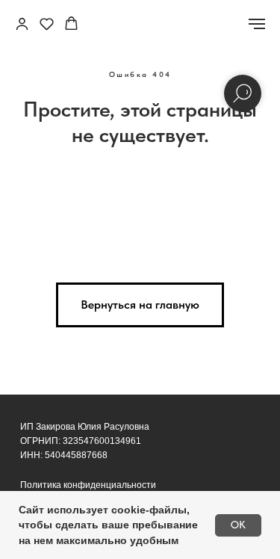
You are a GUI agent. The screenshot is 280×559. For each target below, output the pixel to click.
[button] (22, 23)
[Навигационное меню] (257, 24)
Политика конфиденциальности (88, 485)
